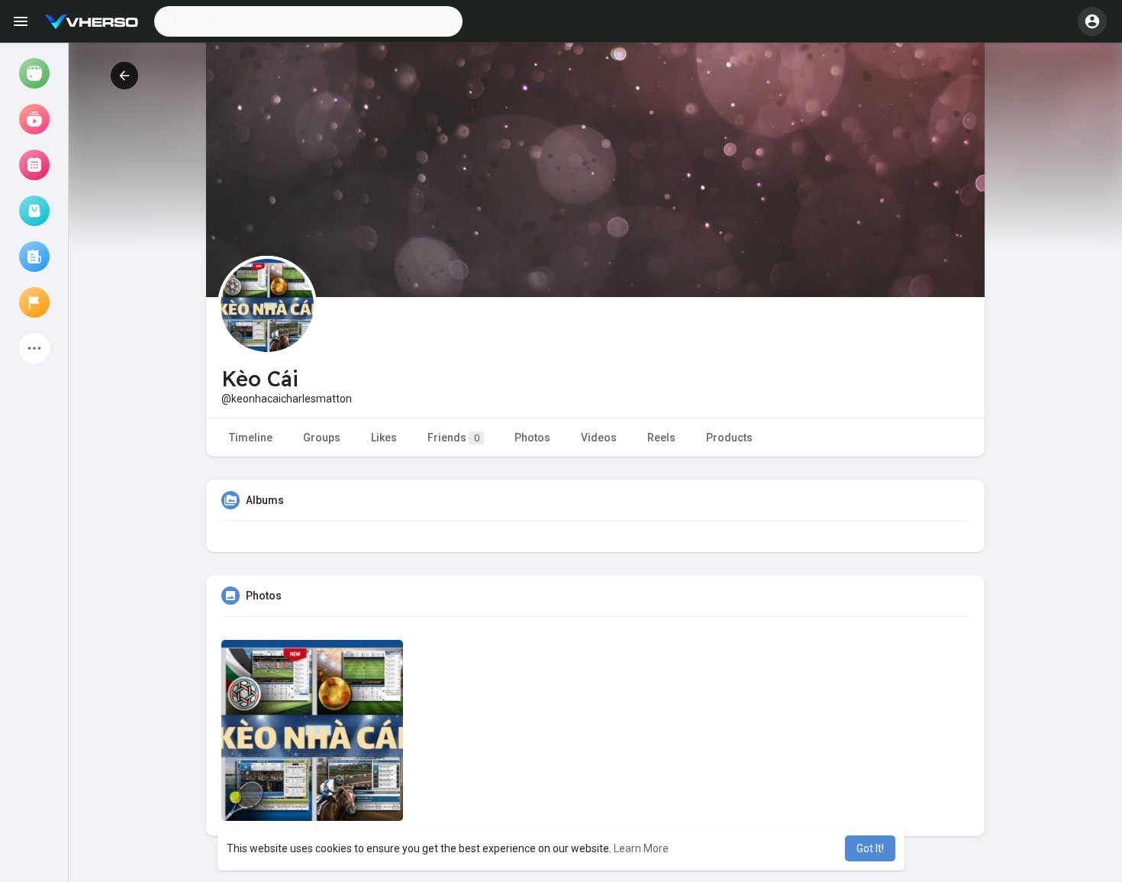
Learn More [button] (641, 848)
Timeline (250, 437)
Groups (321, 437)
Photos (532, 437)
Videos (599, 437)
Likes (384, 437)
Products (729, 437)
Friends (453, 437)
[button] (308, 21)
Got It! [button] (870, 848)
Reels (661, 437)
